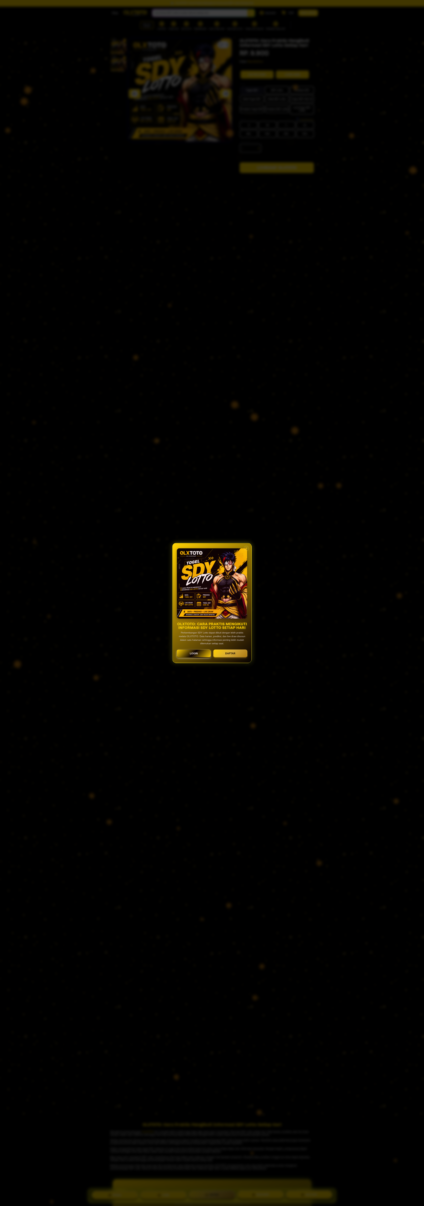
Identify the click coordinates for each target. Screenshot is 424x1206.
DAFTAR (230, 653)
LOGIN (194, 653)
